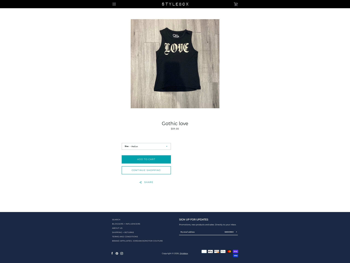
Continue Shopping (146, 170)
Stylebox (184, 253)
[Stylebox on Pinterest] (117, 253)
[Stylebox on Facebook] (112, 253)
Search (116, 219)
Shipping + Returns (123, 232)
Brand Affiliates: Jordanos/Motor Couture (137, 241)
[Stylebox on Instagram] (121, 253)
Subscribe (229, 232)
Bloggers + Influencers (126, 224)
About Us (117, 228)
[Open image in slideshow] (175, 63)
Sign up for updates (193, 219)
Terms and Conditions (125, 236)
